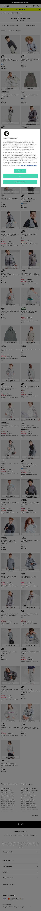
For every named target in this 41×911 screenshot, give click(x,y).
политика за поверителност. (29, 165)
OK (20, 176)
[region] (20, 158)
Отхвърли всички (19, 181)
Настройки (19, 170)
